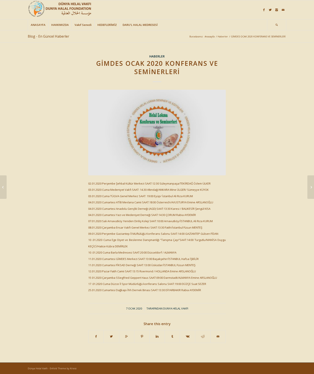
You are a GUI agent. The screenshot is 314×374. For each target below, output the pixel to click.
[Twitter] (270, 10)
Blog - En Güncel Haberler (48, 36)
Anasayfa (210, 36)
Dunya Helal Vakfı (175, 308)
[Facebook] (264, 10)
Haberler (223, 36)
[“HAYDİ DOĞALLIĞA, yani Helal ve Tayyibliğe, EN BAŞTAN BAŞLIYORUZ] (3, 187)
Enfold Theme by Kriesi (63, 368)
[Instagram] (276, 10)
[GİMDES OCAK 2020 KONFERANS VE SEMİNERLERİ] (157, 132)
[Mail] (283, 10)
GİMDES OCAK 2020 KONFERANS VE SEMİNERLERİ (157, 67)
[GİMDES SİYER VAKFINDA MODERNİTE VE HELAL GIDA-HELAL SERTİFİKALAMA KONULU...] (310, 187)
